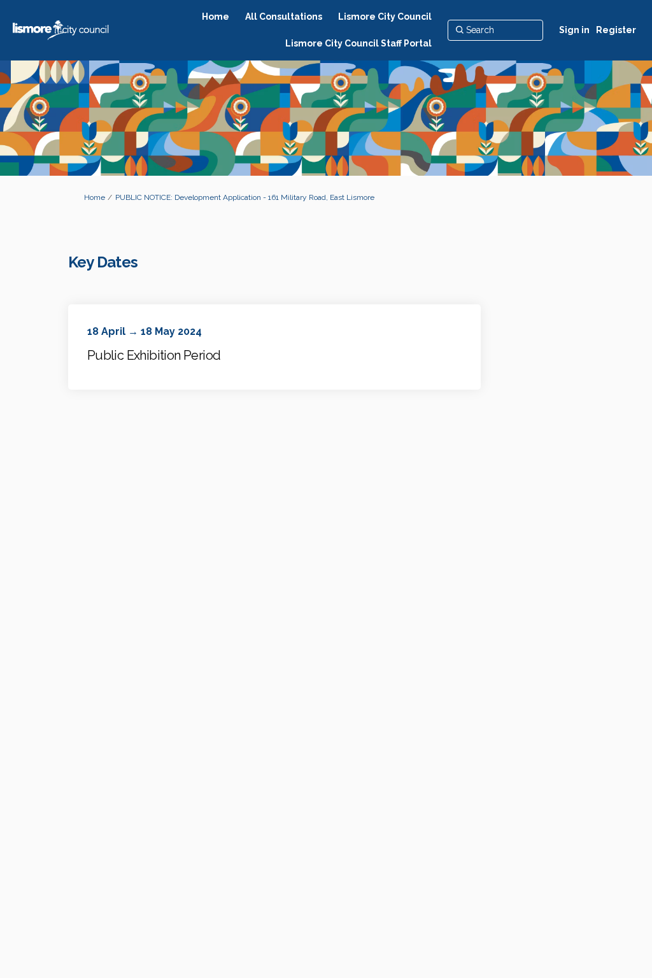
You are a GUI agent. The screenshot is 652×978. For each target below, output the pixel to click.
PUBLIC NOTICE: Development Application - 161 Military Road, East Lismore (244, 197)
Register (616, 30)
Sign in (574, 30)
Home (94, 197)
